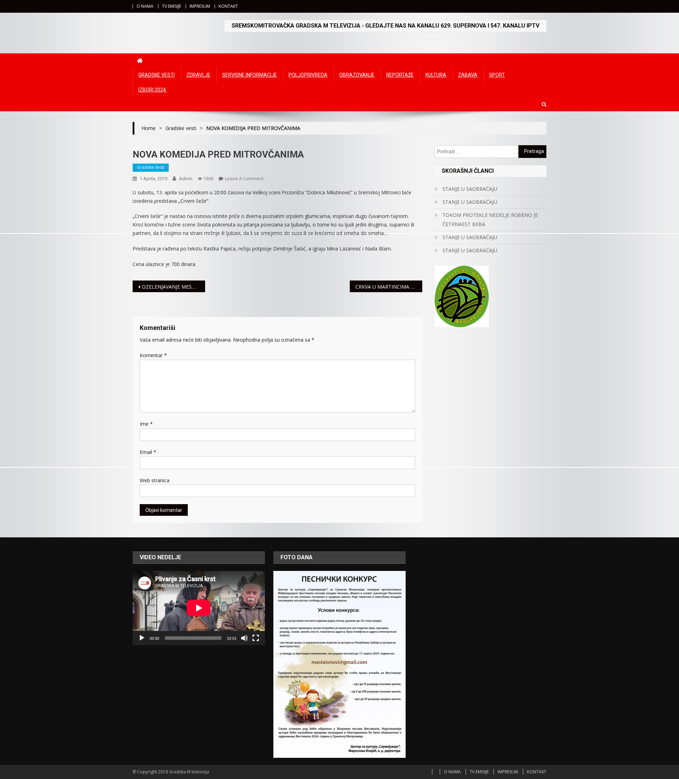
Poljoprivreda (308, 75)
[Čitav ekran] (255, 638)
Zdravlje (198, 75)
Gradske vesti (156, 75)
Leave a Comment (244, 178)
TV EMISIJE (171, 6)
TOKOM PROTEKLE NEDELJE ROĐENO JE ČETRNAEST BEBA (490, 220)
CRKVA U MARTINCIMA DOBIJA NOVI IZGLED (388, 286)
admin (185, 178)
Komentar (153, 355)
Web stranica (154, 480)
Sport (497, 75)
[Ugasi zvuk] (244, 638)
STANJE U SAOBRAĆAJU (469, 188)
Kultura (435, 75)
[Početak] (141, 638)
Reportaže (400, 75)
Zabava (467, 75)
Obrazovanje (357, 75)
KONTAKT (228, 6)
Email (148, 452)
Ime (146, 423)
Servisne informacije (249, 75)
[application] (199, 608)
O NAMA (145, 6)
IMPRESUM (200, 6)
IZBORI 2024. (152, 90)
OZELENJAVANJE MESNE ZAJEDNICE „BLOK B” (173, 286)
